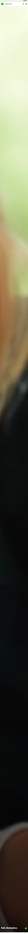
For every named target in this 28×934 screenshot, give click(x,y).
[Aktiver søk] (23, 4)
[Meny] (26, 3)
